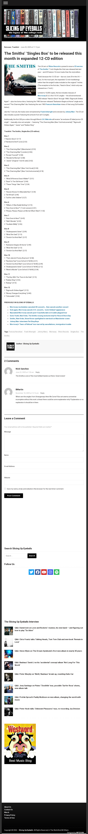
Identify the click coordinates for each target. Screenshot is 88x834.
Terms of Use (9, 818)
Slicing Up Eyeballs (31, 344)
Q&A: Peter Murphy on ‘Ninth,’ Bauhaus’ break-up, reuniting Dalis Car (44, 674)
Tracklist (15, 47)
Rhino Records (54, 66)
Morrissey (42, 96)
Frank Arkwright (47, 112)
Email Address (9, 466)
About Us (7, 807)
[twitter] (31, 572)
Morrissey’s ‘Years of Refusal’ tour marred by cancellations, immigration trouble (40, 324)
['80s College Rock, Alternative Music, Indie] (41, 23)
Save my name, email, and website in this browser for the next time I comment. (35, 489)
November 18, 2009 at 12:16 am (27, 393)
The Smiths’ (44, 69)
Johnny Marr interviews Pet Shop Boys (24, 321)
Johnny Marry (43, 332)
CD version (78, 66)
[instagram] (50, 572)
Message (7, 432)
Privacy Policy (9, 815)
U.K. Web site (47, 119)
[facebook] (37, 572)
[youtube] (44, 572)
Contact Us (8, 810)
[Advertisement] (44, 523)
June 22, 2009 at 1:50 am (25, 372)
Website (7, 478)
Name (6, 455)
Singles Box (75, 332)
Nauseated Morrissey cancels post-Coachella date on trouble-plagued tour (38, 313)
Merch (6, 812)
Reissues (7, 47)
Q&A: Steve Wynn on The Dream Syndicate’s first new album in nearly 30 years (48, 651)
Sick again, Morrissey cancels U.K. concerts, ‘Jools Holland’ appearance (37, 310)
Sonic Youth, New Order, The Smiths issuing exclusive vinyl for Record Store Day (40, 316)
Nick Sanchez (22, 369)
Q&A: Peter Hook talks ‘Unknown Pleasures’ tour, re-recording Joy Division (47, 709)
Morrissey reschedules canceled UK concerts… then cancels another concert (39, 307)
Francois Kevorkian (53, 104)
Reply (38, 372)
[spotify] (56, 572)
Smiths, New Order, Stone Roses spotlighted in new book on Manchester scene (40, 319)
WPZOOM (80, 833)
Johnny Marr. (70, 112)
